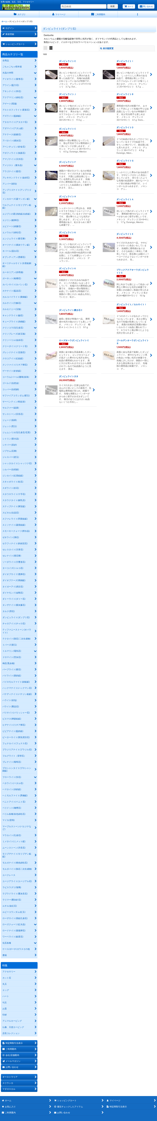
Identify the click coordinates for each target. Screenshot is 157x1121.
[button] (137, 14)
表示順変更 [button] (108, 48)
